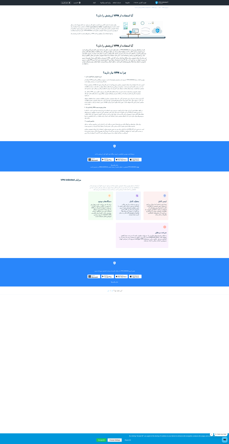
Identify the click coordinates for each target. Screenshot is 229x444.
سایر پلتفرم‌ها (114, 282)
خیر (108, 290)
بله (112, 290)
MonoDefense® (103, 167)
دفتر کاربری (65, 2)
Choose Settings (114, 440)
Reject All (128, 440)
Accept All (101, 440)
